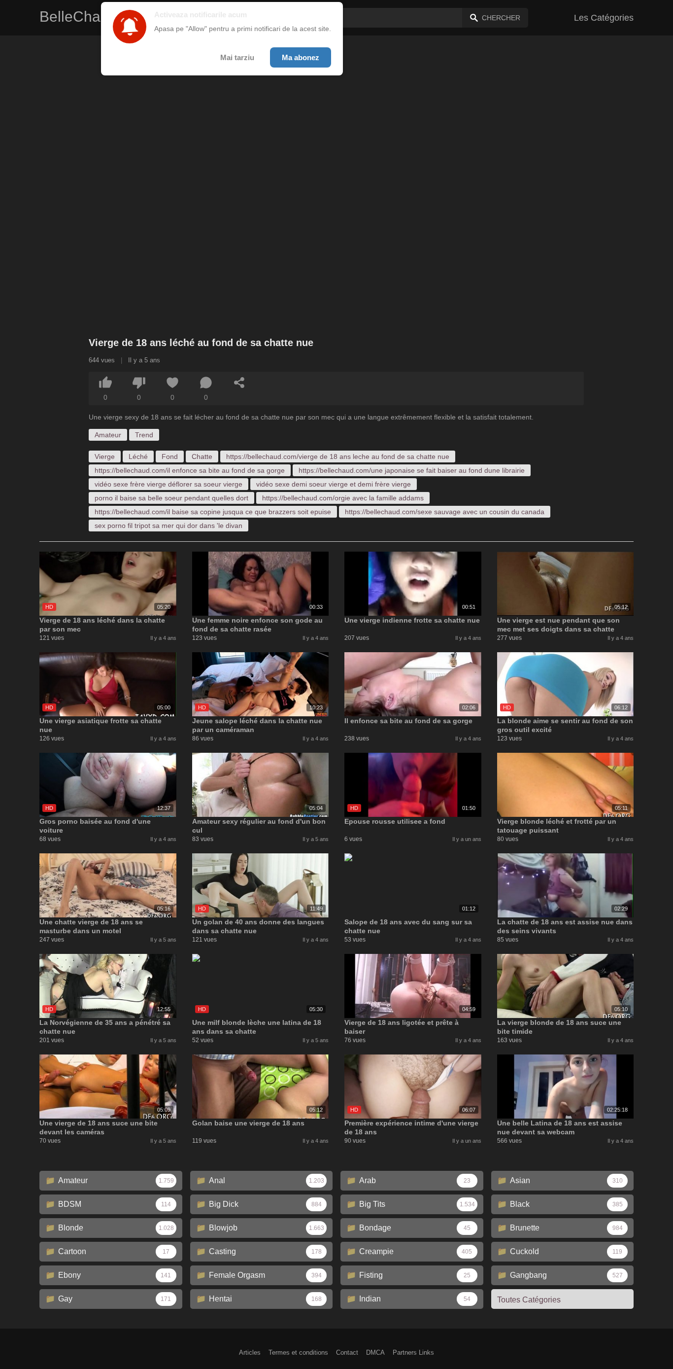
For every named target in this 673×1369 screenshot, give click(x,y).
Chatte (202, 456)
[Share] (239, 382)
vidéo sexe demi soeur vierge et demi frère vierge (333, 484)
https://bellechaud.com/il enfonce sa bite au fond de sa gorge (190, 470)
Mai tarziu (237, 57)
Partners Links (413, 1352)
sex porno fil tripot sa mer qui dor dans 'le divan (168, 525)
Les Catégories (604, 18)
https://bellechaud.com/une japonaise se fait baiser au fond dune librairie (412, 470)
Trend (144, 435)
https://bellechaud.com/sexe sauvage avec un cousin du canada (444, 512)
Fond (170, 456)
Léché (138, 456)
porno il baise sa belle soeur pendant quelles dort (171, 498)
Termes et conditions (298, 1352)
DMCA (375, 1352)
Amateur (108, 435)
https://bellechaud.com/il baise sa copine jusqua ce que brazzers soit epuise (213, 512)
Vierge (105, 456)
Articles (250, 1352)
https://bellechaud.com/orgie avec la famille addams (343, 498)
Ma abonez (300, 57)
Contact (347, 1352)
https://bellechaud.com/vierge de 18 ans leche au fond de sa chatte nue (337, 456)
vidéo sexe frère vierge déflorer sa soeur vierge (168, 484)
